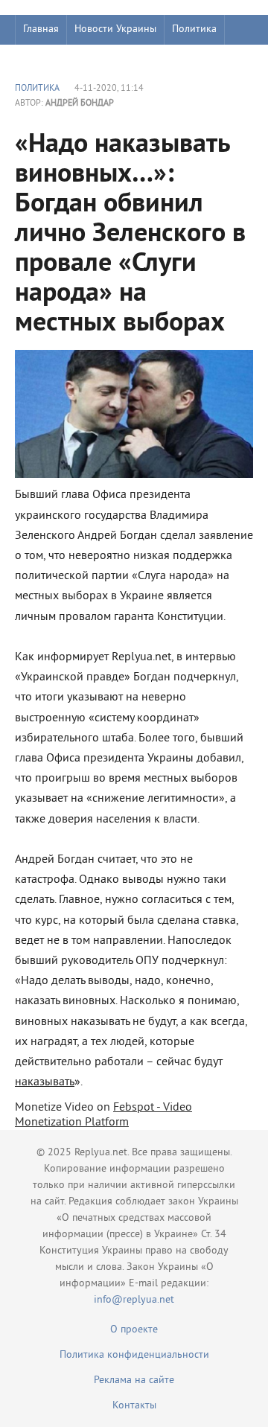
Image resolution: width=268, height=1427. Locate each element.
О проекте (134, 1330)
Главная (41, 29)
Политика (194, 29)
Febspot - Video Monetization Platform (103, 1115)
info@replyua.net (134, 1300)
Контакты (134, 1405)
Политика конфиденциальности (134, 1355)
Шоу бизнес (49, 59)
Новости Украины (115, 29)
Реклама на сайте (134, 1380)
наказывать (44, 1082)
